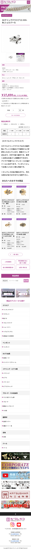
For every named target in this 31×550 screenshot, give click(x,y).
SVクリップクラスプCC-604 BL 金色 (22, 233)
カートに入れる (15, 115)
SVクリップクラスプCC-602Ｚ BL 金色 (22, 201)
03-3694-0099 (15, 541)
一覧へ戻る (15, 254)
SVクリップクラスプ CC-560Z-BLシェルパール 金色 (8, 201)
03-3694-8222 (15, 534)
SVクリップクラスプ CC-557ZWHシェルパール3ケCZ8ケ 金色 (8, 235)
